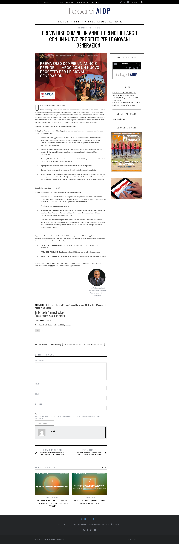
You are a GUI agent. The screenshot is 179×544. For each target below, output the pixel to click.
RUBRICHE (88, 21)
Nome (37, 384)
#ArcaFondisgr (56, 345)
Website (54, 434)
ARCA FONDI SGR (42, 305)
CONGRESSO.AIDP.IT (43, 320)
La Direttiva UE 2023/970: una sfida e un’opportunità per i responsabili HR (88, 453)
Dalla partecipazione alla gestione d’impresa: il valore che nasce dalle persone (52, 503)
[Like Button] (37, 330)
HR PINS (77, 21)
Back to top (131, 539)
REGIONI (100, 21)
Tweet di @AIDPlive (118, 119)
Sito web (38, 404)
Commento (39, 361)
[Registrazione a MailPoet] (126, 70)
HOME (59, 21)
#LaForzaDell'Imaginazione (93, 345)
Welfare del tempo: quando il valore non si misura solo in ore (89, 502)
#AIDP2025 (43, 345)
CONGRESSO (82, 28)
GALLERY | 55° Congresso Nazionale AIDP (125, 98)
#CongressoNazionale (73, 345)
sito (51, 266)
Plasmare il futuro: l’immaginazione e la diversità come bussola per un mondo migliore (53, 453)
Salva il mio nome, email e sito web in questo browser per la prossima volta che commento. (67, 418)
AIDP (67, 21)
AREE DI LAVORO (115, 21)
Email (38, 394)
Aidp (53, 430)
